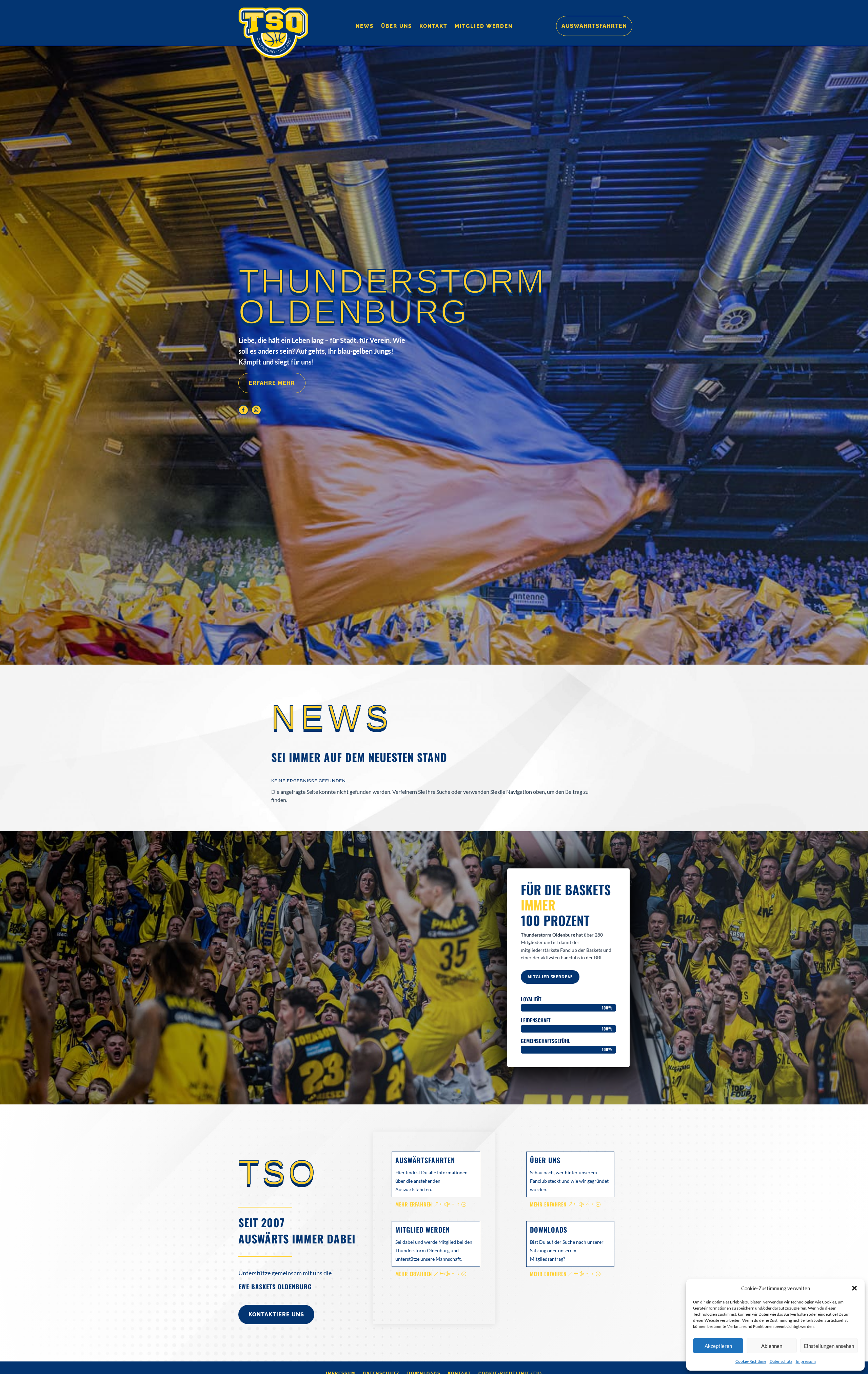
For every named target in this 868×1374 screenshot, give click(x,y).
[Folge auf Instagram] (256, 410)
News (365, 26)
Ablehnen (771, 1346)
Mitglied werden (484, 26)
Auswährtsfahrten (594, 26)
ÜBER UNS (545, 1160)
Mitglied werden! (550, 977)
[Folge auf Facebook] (243, 410)
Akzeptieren (718, 1346)
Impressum (806, 1361)
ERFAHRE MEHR (272, 383)
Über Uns (396, 26)
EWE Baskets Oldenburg (275, 1286)
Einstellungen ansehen (829, 1346)
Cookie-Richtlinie (750, 1361)
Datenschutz (781, 1361)
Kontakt (433, 26)
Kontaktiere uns (276, 1314)
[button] (854, 1288)
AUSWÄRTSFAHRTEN (425, 1160)
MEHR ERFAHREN (413, 1204)
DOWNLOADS (548, 1229)
